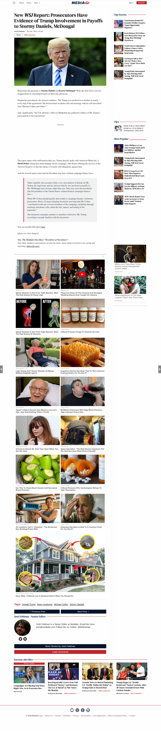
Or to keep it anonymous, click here (133, 129)
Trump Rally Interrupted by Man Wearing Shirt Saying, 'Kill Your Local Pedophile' (134, 75)
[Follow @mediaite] (77, 710)
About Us (48, 716)
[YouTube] (72, 710)
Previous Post (1, 369)
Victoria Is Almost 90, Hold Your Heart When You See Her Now (37, 450)
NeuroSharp (20, 407)
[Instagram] (88, 710)
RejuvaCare (20, 290)
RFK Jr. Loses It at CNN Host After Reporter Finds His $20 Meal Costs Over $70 (134, 175)
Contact (132, 716)
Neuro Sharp (65, 368)
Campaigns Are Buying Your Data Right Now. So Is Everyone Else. (29, 687)
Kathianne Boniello (55, 693)
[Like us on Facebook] (82, 710)
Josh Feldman (19, 31)
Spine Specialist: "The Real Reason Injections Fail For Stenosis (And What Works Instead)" (82, 450)
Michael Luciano (122, 693)
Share (18, 35)
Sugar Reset (65, 329)
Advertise (67, 716)
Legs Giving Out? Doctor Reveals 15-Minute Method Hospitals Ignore (35, 372)
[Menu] (15, 3)
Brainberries (65, 290)
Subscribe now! (33, 246)
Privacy (76, 716)
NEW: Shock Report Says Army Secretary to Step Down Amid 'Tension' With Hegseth (134, 200)
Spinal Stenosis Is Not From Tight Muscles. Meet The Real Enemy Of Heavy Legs (37, 294)
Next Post (159, 369)
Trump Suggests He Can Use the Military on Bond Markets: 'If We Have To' (134, 186)
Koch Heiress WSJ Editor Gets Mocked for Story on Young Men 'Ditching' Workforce (134, 37)
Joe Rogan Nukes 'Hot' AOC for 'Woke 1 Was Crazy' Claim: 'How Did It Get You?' (134, 62)
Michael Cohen (61, 604)
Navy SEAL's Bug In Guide (24, 593)
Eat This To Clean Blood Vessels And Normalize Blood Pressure (36, 489)
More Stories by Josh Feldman (60, 646)
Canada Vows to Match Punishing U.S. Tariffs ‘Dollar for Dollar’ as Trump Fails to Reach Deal (97, 685)
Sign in (131, 3)
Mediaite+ (141, 3)
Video (37, 3)
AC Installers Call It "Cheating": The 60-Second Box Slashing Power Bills (36, 528)
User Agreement (99, 716)
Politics (28, 3)
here (43, 226)
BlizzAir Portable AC (22, 524)
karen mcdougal (44, 604)
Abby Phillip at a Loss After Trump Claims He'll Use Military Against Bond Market (134, 149)
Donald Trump (28, 604)
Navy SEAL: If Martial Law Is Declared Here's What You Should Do (44, 596)
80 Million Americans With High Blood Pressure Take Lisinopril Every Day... (81, 411)
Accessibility (86, 716)
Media (21, 3)
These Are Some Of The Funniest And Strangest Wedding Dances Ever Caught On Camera (81, 294)
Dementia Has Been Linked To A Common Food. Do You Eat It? (81, 528)
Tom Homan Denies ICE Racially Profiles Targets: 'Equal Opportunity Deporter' (134, 24)
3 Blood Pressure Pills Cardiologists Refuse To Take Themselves (81, 489)
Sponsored (18, 691)
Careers (58, 716)
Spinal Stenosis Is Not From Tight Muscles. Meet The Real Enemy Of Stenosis (37, 333)
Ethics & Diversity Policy (117, 716)
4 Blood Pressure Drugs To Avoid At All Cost (80, 332)
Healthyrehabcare (21, 446)
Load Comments (60, 652)
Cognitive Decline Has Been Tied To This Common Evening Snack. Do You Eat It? (82, 372)
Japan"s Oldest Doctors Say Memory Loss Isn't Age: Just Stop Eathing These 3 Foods (36, 411)
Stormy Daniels (77, 604)
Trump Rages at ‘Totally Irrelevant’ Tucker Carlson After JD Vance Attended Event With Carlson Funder (131, 686)
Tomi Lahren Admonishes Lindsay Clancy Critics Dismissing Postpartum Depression (134, 49)
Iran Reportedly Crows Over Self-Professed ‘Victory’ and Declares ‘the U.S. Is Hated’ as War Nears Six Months (63, 686)
